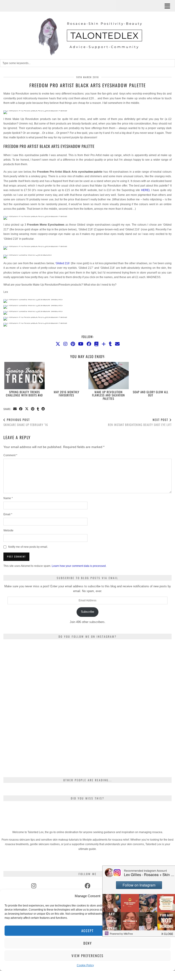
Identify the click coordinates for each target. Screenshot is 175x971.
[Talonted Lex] (87, 28)
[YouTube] (80, 343)
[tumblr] (110, 343)
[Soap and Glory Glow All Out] (150, 375)
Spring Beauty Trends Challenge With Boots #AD (24, 393)
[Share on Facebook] (21, 409)
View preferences (87, 955)
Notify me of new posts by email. (28, 546)
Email (7, 514)
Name (8, 498)
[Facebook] (89, 343)
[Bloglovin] (104, 343)
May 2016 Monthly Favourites (66, 393)
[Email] (117, 343)
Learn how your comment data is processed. (79, 566)
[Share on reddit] (43, 409)
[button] (168, 6)
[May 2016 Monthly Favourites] (66, 375)
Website (8, 530)
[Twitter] (58, 343)
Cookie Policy (85, 965)
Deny (87, 943)
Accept (87, 930)
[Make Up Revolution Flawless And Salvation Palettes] (108, 375)
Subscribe (87, 611)
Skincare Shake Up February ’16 (25, 422)
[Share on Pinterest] (33, 409)
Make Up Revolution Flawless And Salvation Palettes (108, 395)
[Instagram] (65, 343)
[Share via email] (15, 409)
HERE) (145, 190)
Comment (10, 455)
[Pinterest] (73, 343)
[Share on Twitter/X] (27, 409)
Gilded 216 (62, 263)
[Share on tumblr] (38, 409)
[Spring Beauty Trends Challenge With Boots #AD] (24, 375)
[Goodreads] (96, 343)
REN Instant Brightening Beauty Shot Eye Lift (140, 422)
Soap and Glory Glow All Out (150, 393)
